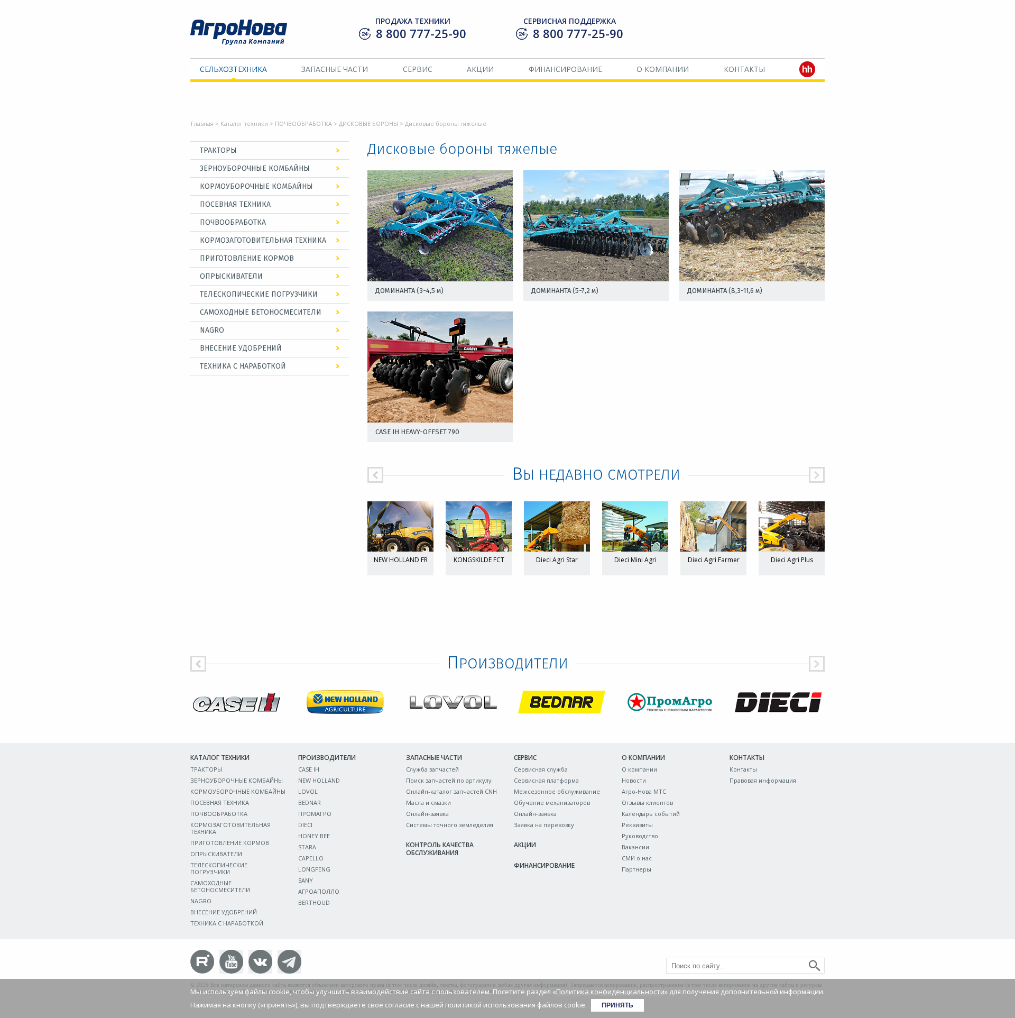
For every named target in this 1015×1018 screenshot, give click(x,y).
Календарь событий (651, 813)
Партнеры (636, 869)
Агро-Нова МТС (644, 791)
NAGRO (212, 330)
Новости (634, 780)
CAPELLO (311, 858)
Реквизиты (637, 824)
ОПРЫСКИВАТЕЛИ (231, 276)
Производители (327, 758)
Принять (617, 1005)
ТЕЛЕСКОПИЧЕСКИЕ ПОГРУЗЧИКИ (259, 294)
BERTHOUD (314, 902)
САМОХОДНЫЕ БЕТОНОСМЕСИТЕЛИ (260, 312)
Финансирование (565, 69)
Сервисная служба (541, 769)
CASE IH (308, 769)
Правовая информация (763, 780)
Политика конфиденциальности (610, 991)
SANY (305, 880)
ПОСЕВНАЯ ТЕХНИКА (235, 204)
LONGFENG (314, 869)
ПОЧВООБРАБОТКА (303, 123)
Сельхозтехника (233, 69)
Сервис (417, 69)
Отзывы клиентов (647, 802)
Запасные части (334, 69)
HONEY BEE (314, 835)
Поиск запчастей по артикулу (449, 780)
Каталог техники (244, 123)
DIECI (305, 824)
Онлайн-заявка (427, 813)
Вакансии (635, 846)
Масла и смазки (428, 802)
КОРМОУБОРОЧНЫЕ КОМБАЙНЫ (256, 186)
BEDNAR (309, 802)
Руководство (640, 835)
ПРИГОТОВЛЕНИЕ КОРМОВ (247, 258)
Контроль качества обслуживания (440, 849)
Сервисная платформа (546, 780)
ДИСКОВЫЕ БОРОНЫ (368, 123)
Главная (202, 123)
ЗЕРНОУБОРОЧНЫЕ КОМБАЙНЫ (255, 168)
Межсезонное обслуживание (557, 791)
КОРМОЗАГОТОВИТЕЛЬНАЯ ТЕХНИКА (263, 240)
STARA (307, 846)
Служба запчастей (432, 769)
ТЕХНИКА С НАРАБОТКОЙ (243, 366)
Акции (480, 69)
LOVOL (308, 791)
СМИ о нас (637, 858)
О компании (662, 69)
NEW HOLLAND (319, 780)
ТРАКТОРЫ (218, 150)
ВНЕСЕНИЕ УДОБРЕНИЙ (241, 348)
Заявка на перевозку (544, 824)
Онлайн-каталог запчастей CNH (451, 791)
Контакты (744, 69)
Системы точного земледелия (449, 824)
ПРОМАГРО (314, 813)
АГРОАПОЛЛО (318, 891)
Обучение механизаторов (552, 802)
